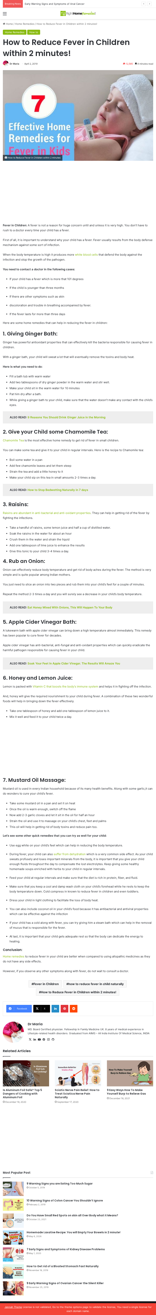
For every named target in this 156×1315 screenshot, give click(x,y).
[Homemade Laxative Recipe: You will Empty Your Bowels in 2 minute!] (13, 1237)
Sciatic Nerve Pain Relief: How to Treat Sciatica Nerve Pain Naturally (77, 1093)
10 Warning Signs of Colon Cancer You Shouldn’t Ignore (65, 1200)
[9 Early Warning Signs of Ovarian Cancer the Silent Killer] (13, 1288)
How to (33, 32)
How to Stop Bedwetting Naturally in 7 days (58, 490)
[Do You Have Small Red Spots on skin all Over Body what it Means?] (13, 1220)
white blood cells (87, 254)
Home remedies (13, 956)
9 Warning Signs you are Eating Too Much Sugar (60, 1183)
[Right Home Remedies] (78, 13)
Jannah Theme (13, 1307)
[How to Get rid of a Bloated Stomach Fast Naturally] (13, 1271)
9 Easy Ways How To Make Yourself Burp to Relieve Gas (126, 1092)
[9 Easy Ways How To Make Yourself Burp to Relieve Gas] (130, 1073)
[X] (30, 1039)
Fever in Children (46, 984)
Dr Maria (14, 63)
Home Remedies (24, 23)
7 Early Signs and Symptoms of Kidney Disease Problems (66, 1249)
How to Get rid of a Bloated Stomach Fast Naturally (63, 1266)
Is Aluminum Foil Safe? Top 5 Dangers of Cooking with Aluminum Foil (22, 1093)
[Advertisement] (78, 194)
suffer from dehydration (70, 854)
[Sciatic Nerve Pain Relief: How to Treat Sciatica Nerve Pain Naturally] (78, 1073)
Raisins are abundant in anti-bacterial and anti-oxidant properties (47, 513)
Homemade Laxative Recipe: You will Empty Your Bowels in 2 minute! (73, 1232)
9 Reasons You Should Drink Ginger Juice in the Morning (66, 417)
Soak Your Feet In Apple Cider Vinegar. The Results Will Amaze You (74, 663)
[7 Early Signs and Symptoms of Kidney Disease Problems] (13, 1254)
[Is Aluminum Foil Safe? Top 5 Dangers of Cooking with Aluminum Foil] (26, 1073)
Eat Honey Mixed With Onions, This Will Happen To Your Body (70, 607)
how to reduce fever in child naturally (96, 984)
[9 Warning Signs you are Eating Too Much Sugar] (13, 1189)
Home (9, 23)
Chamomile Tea (13, 440)
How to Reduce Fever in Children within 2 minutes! (78, 992)
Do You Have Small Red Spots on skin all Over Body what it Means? (72, 1215)
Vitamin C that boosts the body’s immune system (65, 686)
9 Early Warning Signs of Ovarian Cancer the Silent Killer (65, 1283)
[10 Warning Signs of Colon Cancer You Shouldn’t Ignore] (13, 1205)
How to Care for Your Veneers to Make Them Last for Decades (62, 3)
